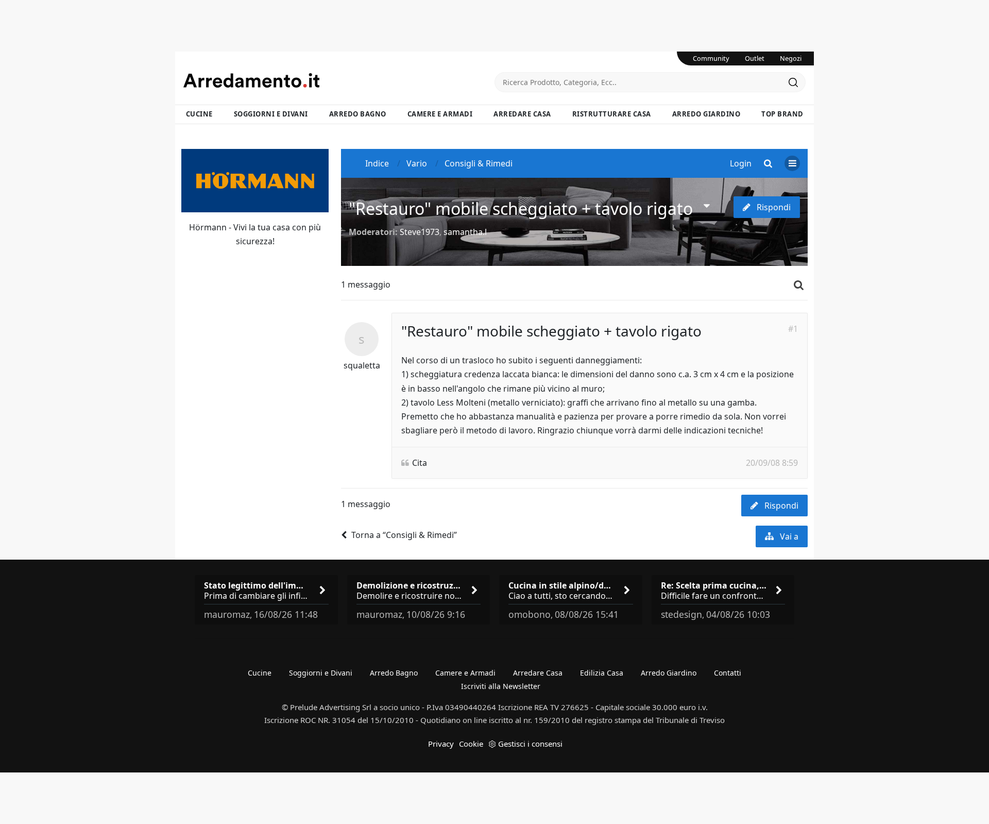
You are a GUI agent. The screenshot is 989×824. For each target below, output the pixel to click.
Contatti (727, 673)
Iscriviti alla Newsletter (500, 686)
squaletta (362, 365)
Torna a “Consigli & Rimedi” (404, 535)
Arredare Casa (522, 114)
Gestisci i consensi (530, 743)
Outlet (754, 58)
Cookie (471, 743)
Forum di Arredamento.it (338, 80)
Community (711, 58)
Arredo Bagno (357, 114)
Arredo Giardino (706, 114)
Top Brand (782, 114)
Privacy (441, 743)
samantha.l (465, 232)
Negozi (791, 58)
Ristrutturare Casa (611, 114)
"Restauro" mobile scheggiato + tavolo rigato (521, 208)
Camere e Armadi (440, 114)
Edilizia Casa (601, 673)
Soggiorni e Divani (271, 114)
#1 (793, 328)
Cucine (199, 114)
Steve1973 (419, 232)
